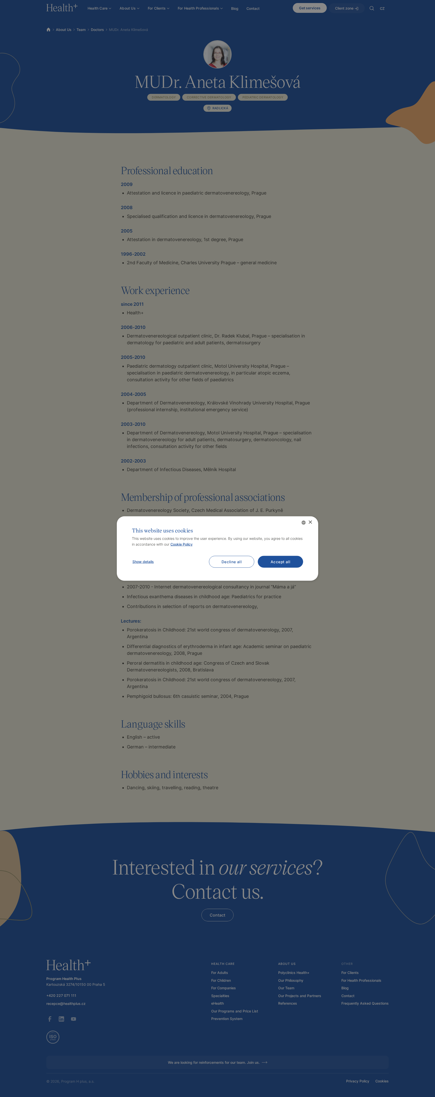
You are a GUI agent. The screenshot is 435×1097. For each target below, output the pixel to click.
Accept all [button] (280, 561)
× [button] (310, 522)
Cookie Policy (181, 544)
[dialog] (217, 548)
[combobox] (304, 522)
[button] (143, 561)
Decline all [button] (232, 561)
